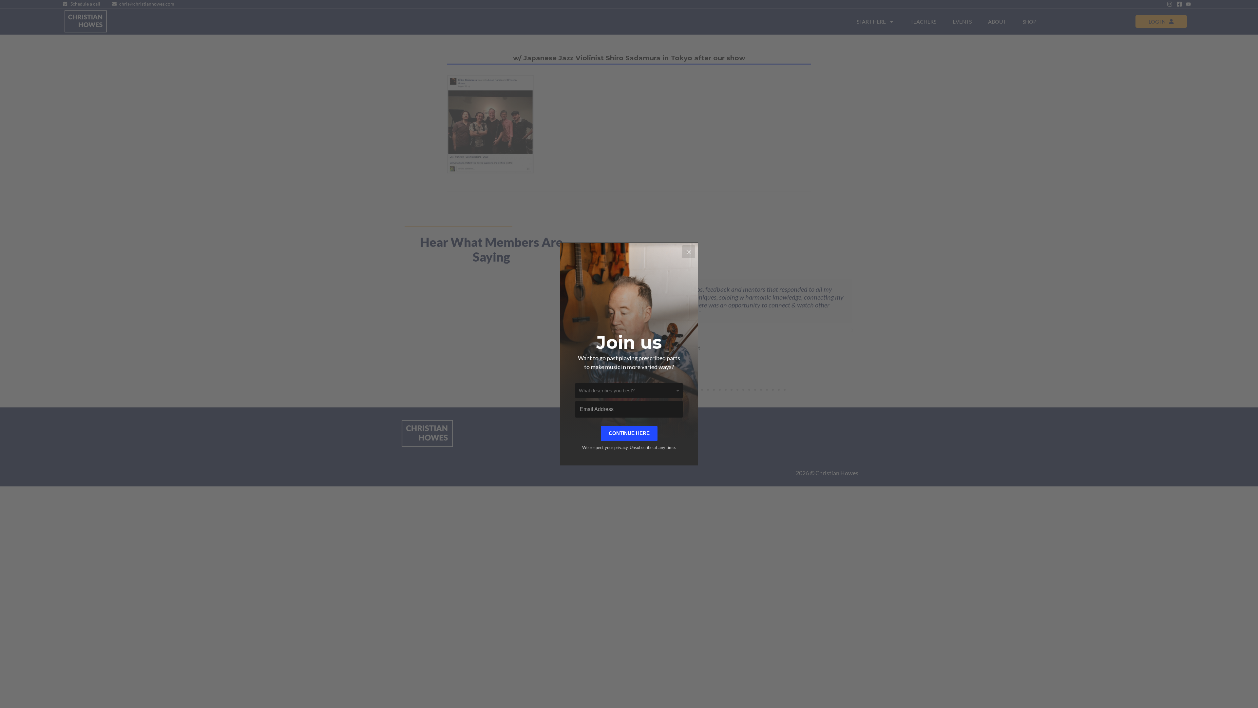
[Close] (688, 251)
